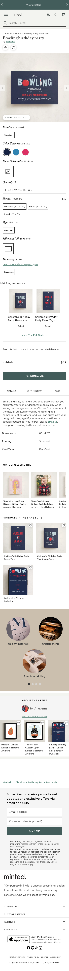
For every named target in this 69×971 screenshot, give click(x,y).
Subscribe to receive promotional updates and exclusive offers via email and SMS (32, 798)
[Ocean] (16, 152)
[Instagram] (41, 947)
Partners (9, 921)
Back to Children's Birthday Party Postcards (27, 33)
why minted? (35, 391)
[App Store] (19, 940)
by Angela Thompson (12, 507)
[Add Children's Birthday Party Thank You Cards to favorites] (64, 525)
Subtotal (8, 362)
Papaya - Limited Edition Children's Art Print (10, 747)
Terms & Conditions (16, 956)
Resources (10, 929)
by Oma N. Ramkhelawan (42, 507)
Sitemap (44, 956)
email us (52, 421)
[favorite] (13, 47)
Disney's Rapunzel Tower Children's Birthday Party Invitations (14, 502)
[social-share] (5, 47)
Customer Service (14, 914)
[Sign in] (48, 14)
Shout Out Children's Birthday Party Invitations (42, 502)
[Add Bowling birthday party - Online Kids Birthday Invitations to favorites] (66, 723)
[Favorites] (55, 14)
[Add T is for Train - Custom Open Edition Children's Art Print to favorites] (42, 723)
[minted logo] (16, 14)
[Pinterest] (32, 947)
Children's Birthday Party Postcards (36, 782)
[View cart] (63, 14)
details (11, 391)
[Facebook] (28, 947)
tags (57, 391)
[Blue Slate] (7, 152)
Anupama (10, 41)
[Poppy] (25, 152)
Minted (7, 782)
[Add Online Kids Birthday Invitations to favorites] (30, 567)
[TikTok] (36, 947)
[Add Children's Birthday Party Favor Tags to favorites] (30, 525)
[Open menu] (6, 14)
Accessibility (55, 956)
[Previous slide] (2, 88)
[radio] (9, 135)
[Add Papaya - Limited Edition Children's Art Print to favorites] (19, 723)
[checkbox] (21, 326)
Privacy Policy (33, 956)
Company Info (12, 906)
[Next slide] (66, 88)
